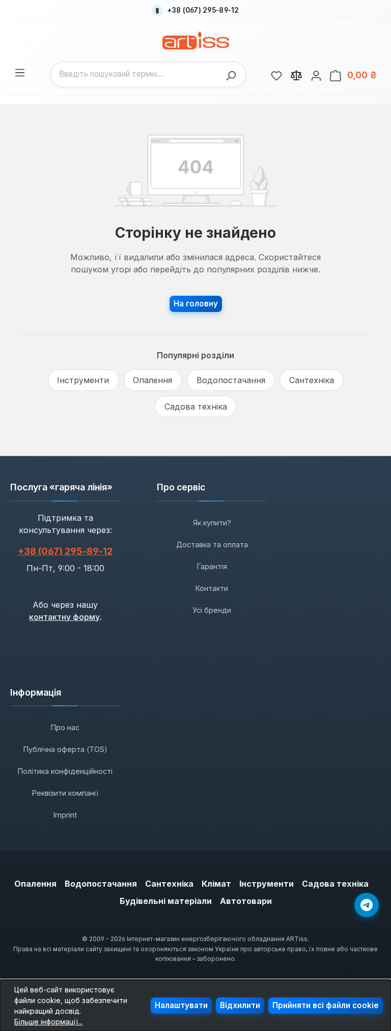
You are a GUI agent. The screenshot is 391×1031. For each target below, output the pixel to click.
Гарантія (212, 566)
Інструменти (83, 380)
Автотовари (246, 901)
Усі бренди (211, 610)
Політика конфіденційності (65, 771)
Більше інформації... (48, 1021)
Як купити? (212, 522)
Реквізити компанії (65, 793)
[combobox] (135, 74)
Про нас (65, 727)
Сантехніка (311, 380)
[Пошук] (233, 74)
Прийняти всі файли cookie (325, 1005)
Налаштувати (181, 1005)
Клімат (216, 884)
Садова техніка (195, 406)
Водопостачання (231, 380)
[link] (276, 74)
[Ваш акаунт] (316, 74)
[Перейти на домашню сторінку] (195, 40)
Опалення (152, 380)
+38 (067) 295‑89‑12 (65, 551)
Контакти (212, 588)
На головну (196, 303)
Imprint (65, 814)
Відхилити (240, 1005)
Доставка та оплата (212, 544)
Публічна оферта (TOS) (65, 749)
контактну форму (64, 617)
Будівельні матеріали (166, 901)
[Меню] (20, 71)
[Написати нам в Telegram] (366, 905)
